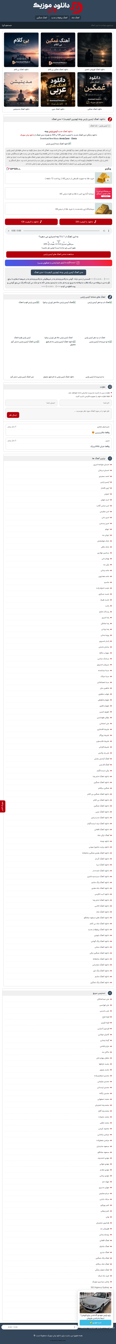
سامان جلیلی (104, 647)
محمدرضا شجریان (102, 1105)
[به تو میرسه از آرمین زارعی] (95, 357)
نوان (107, 1217)
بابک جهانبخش (103, 541)
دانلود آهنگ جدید (65, 131)
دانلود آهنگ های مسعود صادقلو (96, 917)
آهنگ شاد (75, 17)
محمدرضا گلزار (103, 1111)
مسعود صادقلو (103, 1152)
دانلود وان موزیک (27, 135)
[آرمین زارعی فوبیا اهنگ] (22, 318)
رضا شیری (105, 617)
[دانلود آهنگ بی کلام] (21, 50)
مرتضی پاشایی (103, 1134)
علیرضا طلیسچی (102, 741)
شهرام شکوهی (103, 699)
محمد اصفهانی (103, 1099)
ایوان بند (105, 535)
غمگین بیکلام (103, 788)
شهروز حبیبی (104, 711)
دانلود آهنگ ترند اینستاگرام (98, 823)
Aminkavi (60, 1340)
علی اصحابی (104, 723)
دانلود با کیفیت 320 (84, 221)
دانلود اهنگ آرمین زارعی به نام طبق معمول (58, 377)
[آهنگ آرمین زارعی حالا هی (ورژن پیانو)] (58, 318)
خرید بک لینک (103, 1275)
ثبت (58, 240)
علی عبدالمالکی (103, 999)
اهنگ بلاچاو (104, 1246)
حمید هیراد (104, 599)
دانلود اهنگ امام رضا (101, 776)
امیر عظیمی (104, 511)
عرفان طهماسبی (103, 717)
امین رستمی (104, 523)
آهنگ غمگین (42, 17)
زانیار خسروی (104, 641)
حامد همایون (103, 576)
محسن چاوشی (103, 1081)
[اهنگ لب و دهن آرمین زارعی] (95, 318)
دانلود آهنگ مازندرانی (100, 964)
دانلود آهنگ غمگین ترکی (99, 953)
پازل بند (106, 564)
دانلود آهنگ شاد (102, 911)
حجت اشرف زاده (102, 588)
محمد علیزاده (103, 1116)
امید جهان (105, 499)
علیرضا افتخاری (103, 729)
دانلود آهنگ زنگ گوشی (100, 941)
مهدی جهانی (104, 1164)
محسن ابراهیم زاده (101, 1075)
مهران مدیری (104, 1187)
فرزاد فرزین (105, 1022)
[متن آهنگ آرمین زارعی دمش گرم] (22, 357)
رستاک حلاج (104, 611)
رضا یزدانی (105, 629)
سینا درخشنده (103, 670)
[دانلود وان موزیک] (58, 7)
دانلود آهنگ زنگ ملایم (100, 882)
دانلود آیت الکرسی (102, 894)
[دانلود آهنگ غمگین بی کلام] (58, 50)
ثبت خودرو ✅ (95, 1322)
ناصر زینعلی (105, 1211)
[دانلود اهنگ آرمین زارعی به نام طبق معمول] (58, 357)
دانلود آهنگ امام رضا (101, 900)
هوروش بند (104, 1228)
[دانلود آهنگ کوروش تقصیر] (94, 50)
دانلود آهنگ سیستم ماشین (98, 876)
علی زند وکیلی (103, 753)
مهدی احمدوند (103, 1158)
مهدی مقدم (104, 1169)
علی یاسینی (104, 1010)
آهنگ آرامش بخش (101, 758)
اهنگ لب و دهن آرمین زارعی (95, 337)
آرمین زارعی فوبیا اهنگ (22, 337)
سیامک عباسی (103, 658)
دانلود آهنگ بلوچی (101, 935)
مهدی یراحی (104, 1175)
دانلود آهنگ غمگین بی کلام (58, 69)
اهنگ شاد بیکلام (102, 1264)
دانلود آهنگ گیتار (102, 858)
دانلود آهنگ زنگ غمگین (99, 982)
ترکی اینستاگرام (103, 770)
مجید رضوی (104, 1069)
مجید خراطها (104, 1064)
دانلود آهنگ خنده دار (101, 870)
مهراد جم (105, 1181)
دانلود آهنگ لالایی (102, 905)
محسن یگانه (104, 1093)
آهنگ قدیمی (104, 764)
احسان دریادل (103, 470)
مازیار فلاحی (104, 1046)
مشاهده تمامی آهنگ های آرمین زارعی (58, 254)
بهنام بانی (105, 558)
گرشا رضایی (104, 1040)
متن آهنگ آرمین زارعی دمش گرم (22, 377)
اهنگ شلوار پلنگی (102, 1269)
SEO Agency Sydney (100, 1287)
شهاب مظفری (103, 694)
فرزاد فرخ (105, 1016)
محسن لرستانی (103, 1087)
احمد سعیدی (104, 476)
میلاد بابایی (104, 1199)
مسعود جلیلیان (103, 1146)
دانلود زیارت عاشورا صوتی (99, 847)
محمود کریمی (103, 1128)
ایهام (107, 529)
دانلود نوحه (104, 841)
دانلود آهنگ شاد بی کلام (99, 923)
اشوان (106, 494)
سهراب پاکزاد (104, 652)
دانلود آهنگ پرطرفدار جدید (98, 929)
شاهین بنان (104, 688)
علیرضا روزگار (104, 735)
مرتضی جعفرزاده (102, 1140)
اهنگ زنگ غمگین (102, 1258)
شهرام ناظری (104, 705)
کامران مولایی (103, 1034)
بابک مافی (105, 546)
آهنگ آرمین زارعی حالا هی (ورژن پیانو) (59, 337)
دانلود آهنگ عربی (58, 109)
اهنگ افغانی (104, 1240)
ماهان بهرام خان (102, 1058)
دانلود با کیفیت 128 (30, 221)
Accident (64, 1340)
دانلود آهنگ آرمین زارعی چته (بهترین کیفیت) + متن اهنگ (78, 119)
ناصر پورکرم (105, 1205)
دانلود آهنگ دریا (102, 864)
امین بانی (105, 517)
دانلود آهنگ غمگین (95, 109)
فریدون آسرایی (103, 1028)
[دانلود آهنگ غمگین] (94, 89)
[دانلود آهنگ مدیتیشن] (21, 89)
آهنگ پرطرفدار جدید (59, 17)
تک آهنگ (93, 126)
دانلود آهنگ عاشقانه (101, 959)
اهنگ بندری (104, 1252)
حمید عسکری (104, 594)
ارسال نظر (13, 415)
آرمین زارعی (104, 482)
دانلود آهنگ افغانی (101, 829)
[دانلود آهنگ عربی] (58, 89)
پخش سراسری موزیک (100, 1281)
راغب (107, 605)
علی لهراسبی (104, 1005)
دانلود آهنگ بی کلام (21, 69)
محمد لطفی (104, 1122)
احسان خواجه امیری (101, 464)
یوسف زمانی (104, 1234)
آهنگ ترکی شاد (103, 835)
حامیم (106, 582)
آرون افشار (105, 488)
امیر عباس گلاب (102, 505)
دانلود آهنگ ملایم (102, 976)
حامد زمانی (105, 570)
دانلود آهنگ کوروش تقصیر (95, 69)
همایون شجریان (102, 1222)
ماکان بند (105, 1052)
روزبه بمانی (105, 635)
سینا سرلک (105, 676)
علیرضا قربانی (104, 747)
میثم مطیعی (104, 1193)
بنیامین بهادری (103, 552)
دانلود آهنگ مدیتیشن (21, 109)
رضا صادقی (105, 623)
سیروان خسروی (103, 664)
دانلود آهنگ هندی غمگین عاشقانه (95, 853)
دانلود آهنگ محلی (102, 947)
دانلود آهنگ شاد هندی (100, 888)
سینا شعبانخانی (103, 682)
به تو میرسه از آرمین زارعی (95, 377)
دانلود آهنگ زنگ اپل (101, 970)
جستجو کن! (7, 25)
